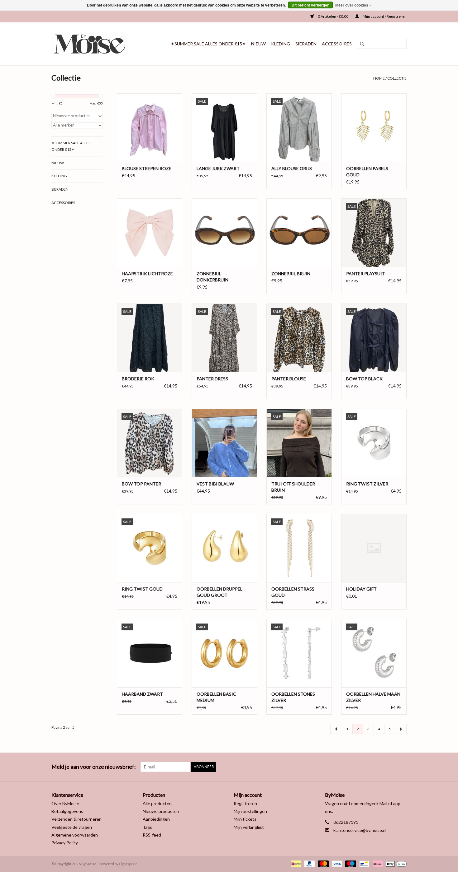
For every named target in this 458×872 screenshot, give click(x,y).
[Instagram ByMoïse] (402, 767)
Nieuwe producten (161, 811)
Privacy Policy (64, 842)
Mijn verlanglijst (249, 827)
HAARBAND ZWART (142, 694)
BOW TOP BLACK (364, 378)
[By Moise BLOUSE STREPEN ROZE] (149, 127)
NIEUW (258, 43)
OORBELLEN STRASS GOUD (292, 592)
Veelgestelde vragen (71, 827)
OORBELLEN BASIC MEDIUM (216, 697)
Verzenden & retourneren (76, 819)
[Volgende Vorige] (400, 729)
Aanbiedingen (156, 819)
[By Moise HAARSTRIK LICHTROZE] (149, 232)
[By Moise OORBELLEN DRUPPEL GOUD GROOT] (224, 548)
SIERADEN (306, 43)
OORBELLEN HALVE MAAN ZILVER (373, 697)
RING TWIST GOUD (142, 588)
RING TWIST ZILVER (367, 483)
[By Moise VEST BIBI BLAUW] (224, 443)
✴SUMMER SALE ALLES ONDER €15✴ (208, 43)
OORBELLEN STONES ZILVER (293, 697)
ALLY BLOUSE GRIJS (291, 168)
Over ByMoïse (65, 803)
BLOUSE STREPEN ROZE (146, 168)
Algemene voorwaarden (74, 834)
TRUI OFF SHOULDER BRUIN (293, 487)
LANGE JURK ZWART (218, 168)
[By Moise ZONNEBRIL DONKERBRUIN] (224, 232)
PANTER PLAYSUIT (365, 273)
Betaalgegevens (67, 811)
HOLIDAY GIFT (361, 588)
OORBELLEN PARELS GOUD (367, 171)
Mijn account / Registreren (384, 16)
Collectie (397, 78)
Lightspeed (128, 863)
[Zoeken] (360, 44)
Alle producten (157, 803)
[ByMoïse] (94, 44)
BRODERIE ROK (138, 378)
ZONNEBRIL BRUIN (290, 273)
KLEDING (280, 43)
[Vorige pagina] (336, 729)
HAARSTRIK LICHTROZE (147, 273)
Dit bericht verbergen (310, 5)
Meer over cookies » (353, 5)
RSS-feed (152, 834)
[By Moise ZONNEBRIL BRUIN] (299, 232)
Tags (147, 827)
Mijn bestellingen (250, 811)
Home (379, 78)
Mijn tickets (245, 819)
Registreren (245, 803)
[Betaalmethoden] (295, 863)
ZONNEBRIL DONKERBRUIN (212, 276)
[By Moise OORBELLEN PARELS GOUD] (374, 127)
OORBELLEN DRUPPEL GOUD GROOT (219, 592)
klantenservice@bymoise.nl (359, 830)
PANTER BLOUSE (288, 378)
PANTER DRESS (212, 378)
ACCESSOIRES (337, 43)
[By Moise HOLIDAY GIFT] (374, 548)
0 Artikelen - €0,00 (333, 16)
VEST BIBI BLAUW (215, 483)
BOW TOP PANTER (141, 483)
